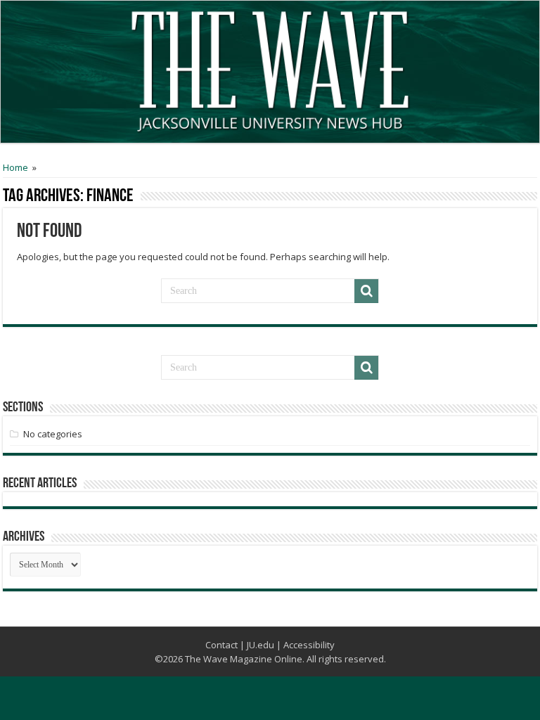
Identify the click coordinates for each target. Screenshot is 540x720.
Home (15, 167)
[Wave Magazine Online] (270, 68)
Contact (221, 644)
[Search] (366, 291)
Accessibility (309, 644)
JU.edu (260, 644)
